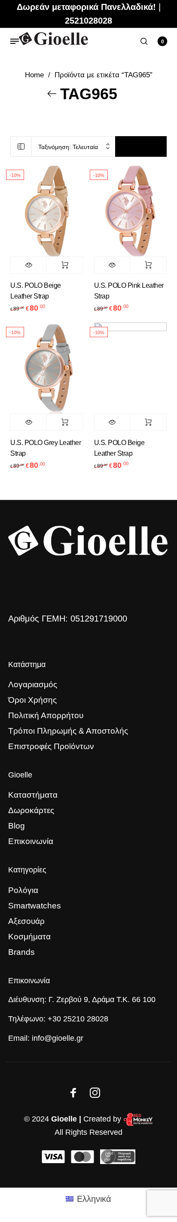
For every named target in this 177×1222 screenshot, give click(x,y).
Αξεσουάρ (26, 921)
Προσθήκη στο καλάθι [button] (64, 265)
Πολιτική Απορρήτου (45, 715)
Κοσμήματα (29, 936)
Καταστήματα (33, 794)
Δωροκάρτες (31, 810)
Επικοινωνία (30, 841)
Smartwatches (34, 905)
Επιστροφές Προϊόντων (51, 746)
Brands (21, 952)
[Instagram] (95, 1093)
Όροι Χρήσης (32, 699)
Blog (16, 825)
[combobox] (74, 147)
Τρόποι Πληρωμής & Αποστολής (68, 730)
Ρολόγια (23, 890)
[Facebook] (73, 1093)
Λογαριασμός (32, 684)
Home (34, 75)
